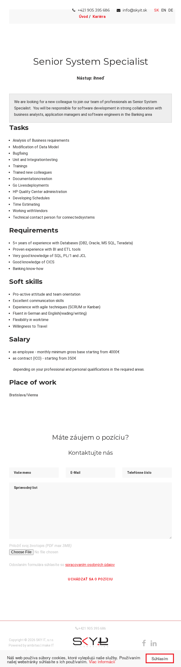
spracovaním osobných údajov (90, 565)
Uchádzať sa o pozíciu (90, 579)
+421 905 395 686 (94, 10)
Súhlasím (160, 658)
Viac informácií (102, 661)
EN (163, 10)
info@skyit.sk (135, 10)
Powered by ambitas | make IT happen (31, 648)
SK (156, 10)
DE (170, 10)
